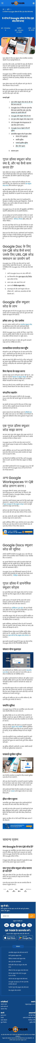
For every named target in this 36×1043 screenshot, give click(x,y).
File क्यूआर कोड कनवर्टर (15, 990)
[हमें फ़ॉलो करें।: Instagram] (18, 925)
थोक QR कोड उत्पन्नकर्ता (15, 962)
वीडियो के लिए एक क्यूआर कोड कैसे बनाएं (18, 970)
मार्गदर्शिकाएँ (4, 1001)
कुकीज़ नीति (32, 1022)
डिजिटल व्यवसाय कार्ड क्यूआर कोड (17, 959)
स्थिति (2, 1018)
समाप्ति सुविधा (19, 139)
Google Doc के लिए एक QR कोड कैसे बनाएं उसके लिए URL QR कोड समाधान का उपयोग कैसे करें (21, 110)
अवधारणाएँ (32, 1013)
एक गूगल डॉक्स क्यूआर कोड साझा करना (22, 119)
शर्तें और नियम (32, 1015)
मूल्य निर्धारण (4, 1022)
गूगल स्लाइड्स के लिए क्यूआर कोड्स (14, 504)
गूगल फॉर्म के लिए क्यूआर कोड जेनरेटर (18, 635)
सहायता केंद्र (4, 1009)
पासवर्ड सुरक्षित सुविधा (22, 143)
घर (3, 9)
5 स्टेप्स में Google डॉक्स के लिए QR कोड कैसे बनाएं (18, 12)
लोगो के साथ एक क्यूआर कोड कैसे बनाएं (18, 979)
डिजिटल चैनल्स (18, 219)
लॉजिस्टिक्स (28, 412)
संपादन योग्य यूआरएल (22, 136)
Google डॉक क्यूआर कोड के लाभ (21, 116)
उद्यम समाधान (4, 1020)
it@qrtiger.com (30, 1004)
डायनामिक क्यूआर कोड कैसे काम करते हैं (18, 952)
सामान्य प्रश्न (14, 151)
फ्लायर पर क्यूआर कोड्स (19, 377)
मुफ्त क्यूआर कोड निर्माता (25, 276)
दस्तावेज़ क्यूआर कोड (26, 324)
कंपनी (2, 1013)
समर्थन (33, 1001)
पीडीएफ (15, 575)
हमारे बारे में (3, 1015)
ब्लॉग (8, 9)
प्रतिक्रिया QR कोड (17, 608)
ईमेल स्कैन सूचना (20, 146)
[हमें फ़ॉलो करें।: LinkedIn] (6, 925)
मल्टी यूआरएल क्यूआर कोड (15, 955)
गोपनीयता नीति (31, 1020)
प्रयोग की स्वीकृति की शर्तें (29, 1018)
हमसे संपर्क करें (4, 1006)
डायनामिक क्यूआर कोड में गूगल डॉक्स (21, 134)
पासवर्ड (12, 791)
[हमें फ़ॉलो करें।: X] (29, 925)
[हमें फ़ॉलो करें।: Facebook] (23, 925)
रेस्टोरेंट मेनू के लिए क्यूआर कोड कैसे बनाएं (18, 987)
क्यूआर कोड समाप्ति (17, 727)
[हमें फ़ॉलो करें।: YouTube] (12, 925)
